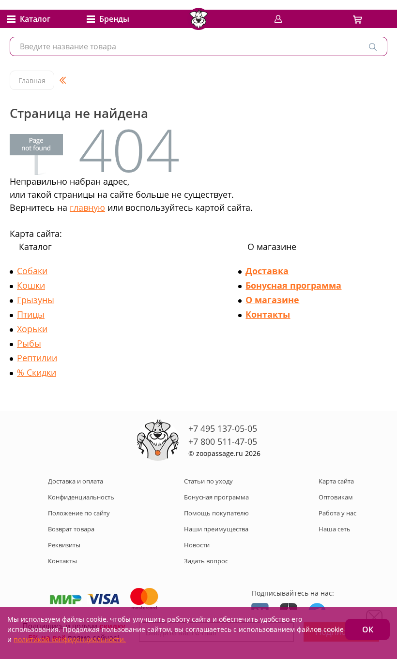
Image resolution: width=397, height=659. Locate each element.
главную (87, 207)
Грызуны (35, 300)
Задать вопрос (206, 560)
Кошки (31, 285)
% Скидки (36, 372)
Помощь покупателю (216, 513)
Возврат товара (71, 529)
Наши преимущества (216, 529)
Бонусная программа (293, 285)
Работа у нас (337, 513)
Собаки (32, 271)
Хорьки (32, 329)
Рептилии (37, 358)
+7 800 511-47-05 (222, 441)
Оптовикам (336, 497)
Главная (32, 80)
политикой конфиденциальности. (70, 639)
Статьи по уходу (208, 481)
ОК (367, 629)
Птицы (31, 314)
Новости (197, 545)
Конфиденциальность (81, 497)
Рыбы (29, 343)
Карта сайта (336, 481)
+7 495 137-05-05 (222, 428)
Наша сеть (335, 529)
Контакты (267, 314)
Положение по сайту (79, 513)
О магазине (272, 300)
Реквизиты (64, 545)
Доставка (267, 271)
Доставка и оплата (75, 481)
